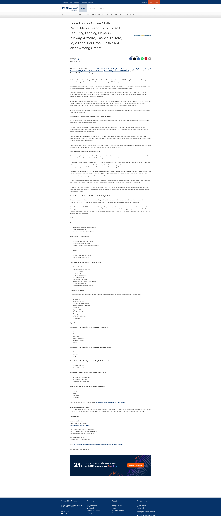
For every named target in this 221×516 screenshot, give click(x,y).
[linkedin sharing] (138, 59)
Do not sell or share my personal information (146, 512)
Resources (65, 2)
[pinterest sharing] (146, 59)
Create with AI (90, 509)
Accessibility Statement (118, 510)
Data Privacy (140, 509)
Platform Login (141, 507)
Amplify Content (91, 514)
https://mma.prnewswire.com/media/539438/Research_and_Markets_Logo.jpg (98, 444)
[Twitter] (66, 513)
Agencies (90, 2)
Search (155, 8)
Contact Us (64, 511)
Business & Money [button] (79, 15)
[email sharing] (149, 59)
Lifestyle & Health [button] (103, 15)
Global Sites (115, 513)
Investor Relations (74, 2)
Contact (101, 8)
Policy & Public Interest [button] (118, 15)
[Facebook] (64, 513)
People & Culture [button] (132, 15)
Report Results (91, 512)
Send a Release (154, 2)
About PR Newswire (117, 505)
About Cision (115, 507)
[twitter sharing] (134, 59)
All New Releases (141, 505)
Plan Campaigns (91, 507)
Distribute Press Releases (93, 510)
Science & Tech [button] (91, 15)
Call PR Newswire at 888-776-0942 (72, 505)
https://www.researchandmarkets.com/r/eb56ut (110, 402)
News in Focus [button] (66, 15)
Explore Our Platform (92, 505)
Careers (114, 509)
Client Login (144, 2)
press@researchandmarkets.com (80, 425)
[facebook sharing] (130, 59)
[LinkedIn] (62, 513)
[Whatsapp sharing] (142, 59)
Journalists (84, 2)
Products (92, 8)
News (83, 8)
